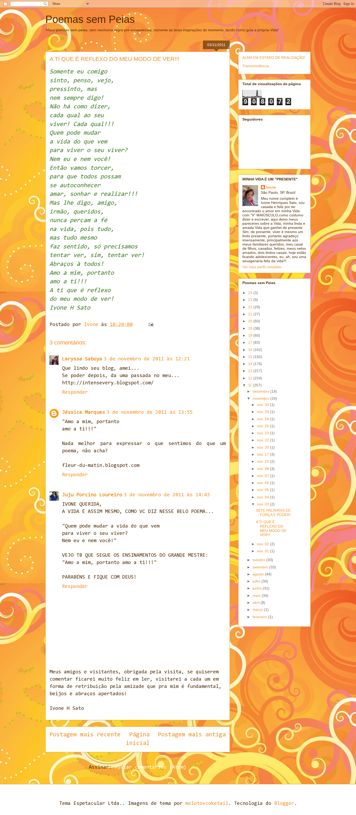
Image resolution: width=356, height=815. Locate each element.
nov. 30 (263, 405)
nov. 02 (263, 544)
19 (250, 328)
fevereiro (260, 617)
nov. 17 (263, 454)
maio (257, 595)
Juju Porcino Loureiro (92, 495)
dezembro (261, 391)
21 (250, 314)
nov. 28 (263, 419)
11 (250, 385)
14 (250, 364)
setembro (261, 567)
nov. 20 (263, 447)
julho (257, 581)
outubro (259, 560)
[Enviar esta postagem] (151, 324)
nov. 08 (263, 469)
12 (250, 378)
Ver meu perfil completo (261, 267)
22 (250, 307)
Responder (75, 392)
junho (258, 588)
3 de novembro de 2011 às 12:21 (147, 359)
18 (250, 335)
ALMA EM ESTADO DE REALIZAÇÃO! (273, 57)
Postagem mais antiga (192, 735)
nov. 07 (263, 476)
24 (250, 293)
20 (250, 321)
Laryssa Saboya (82, 359)
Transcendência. (256, 66)
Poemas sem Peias (90, 19)
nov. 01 (263, 551)
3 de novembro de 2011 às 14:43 (167, 495)
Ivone (271, 187)
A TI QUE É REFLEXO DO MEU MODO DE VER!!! (271, 528)
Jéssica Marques (83, 412)
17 (250, 342)
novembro (261, 398)
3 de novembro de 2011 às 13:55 (150, 412)
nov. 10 (263, 461)
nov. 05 (263, 490)
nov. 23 (263, 433)
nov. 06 (263, 483)
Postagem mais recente (85, 735)
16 (250, 350)
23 (250, 300)
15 (250, 357)
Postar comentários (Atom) (150, 767)
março (258, 609)
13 (250, 371)
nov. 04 (263, 497)
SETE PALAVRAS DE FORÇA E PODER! (273, 512)
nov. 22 (263, 440)
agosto (259, 574)
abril (257, 602)
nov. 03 (263, 504)
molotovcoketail (206, 803)
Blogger (284, 803)
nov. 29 (263, 412)
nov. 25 (263, 426)
